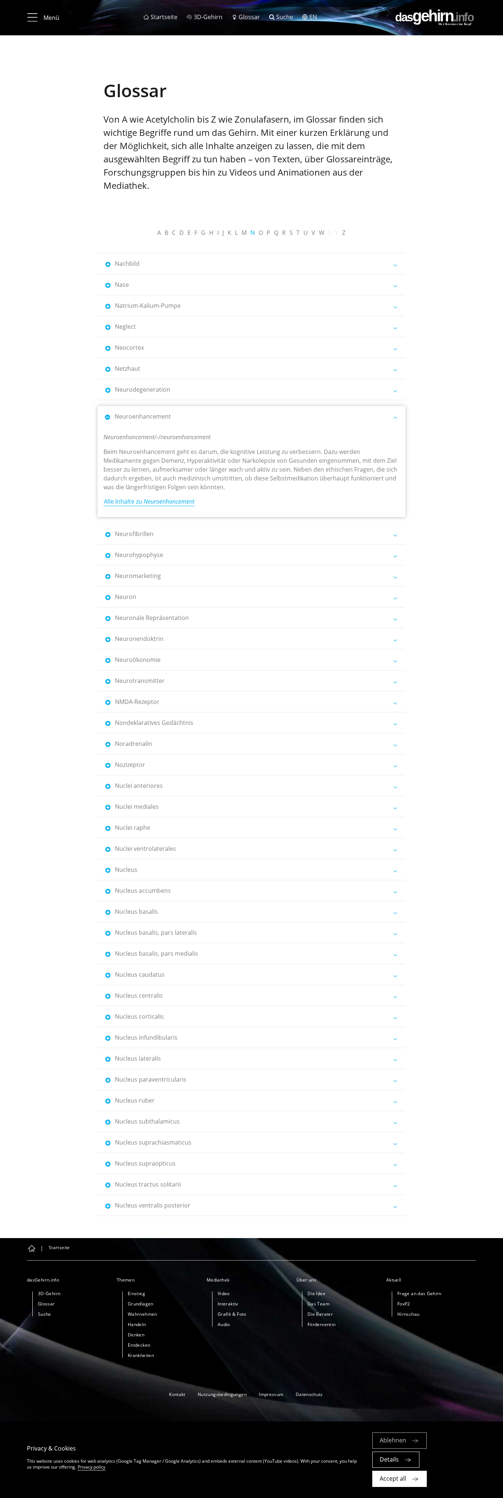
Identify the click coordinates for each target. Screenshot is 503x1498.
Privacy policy (91, 1467)
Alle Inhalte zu (149, 501)
